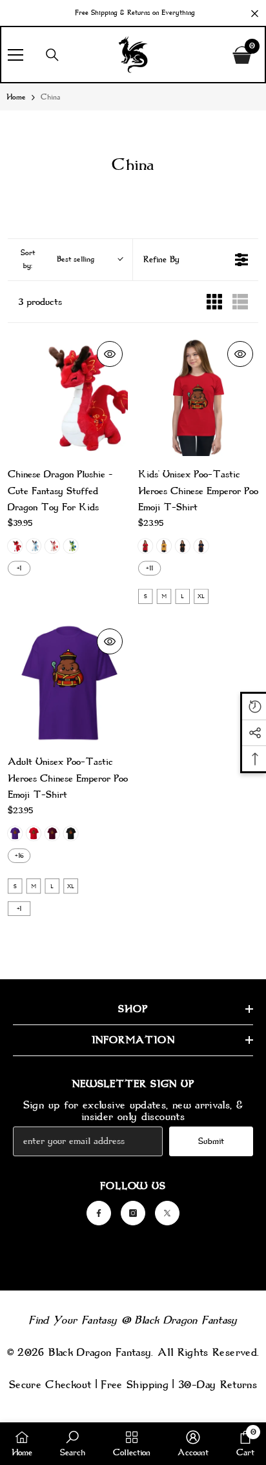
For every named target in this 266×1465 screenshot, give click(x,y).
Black (183, 546)
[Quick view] (110, 354)
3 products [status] (40, 301)
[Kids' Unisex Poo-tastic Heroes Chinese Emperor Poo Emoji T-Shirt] (198, 396)
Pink (52, 546)
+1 (19, 567)
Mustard (164, 546)
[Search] (52, 55)
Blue (33, 546)
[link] (73, 1443)
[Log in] (213, 55)
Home (16, 96)
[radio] (214, 301)
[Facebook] (99, 1213)
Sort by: (58, 259)
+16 (19, 855)
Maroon (52, 833)
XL (201, 596)
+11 (149, 567)
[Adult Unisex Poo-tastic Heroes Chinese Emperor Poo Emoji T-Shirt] (68, 683)
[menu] (15, 55)
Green (70, 546)
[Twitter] (167, 1213)
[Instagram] (133, 1213)
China (50, 96)
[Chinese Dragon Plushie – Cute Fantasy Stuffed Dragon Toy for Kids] (68, 396)
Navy (201, 546)
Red (15, 546)
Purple (15, 833)
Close (255, 14)
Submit (211, 1141)
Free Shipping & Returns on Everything (135, 12)
